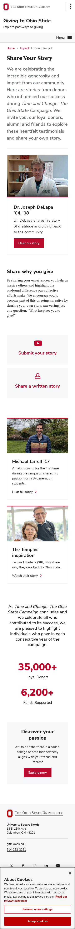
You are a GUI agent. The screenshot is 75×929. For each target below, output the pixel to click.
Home (11, 48)
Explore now (37, 772)
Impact (24, 48)
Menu (60, 37)
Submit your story (37, 353)
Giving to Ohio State (27, 20)
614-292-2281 (16, 849)
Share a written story (37, 386)
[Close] (70, 873)
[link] (37, 226)
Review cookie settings (37, 909)
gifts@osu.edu (16, 844)
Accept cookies (38, 921)
